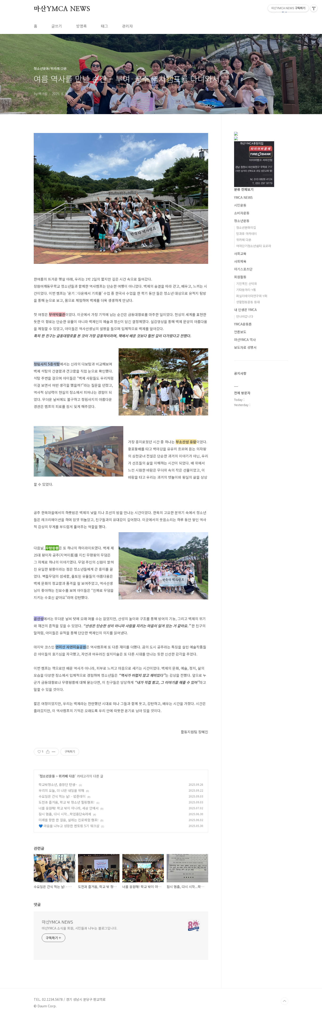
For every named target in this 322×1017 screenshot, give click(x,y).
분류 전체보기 (243, 189)
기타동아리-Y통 (246, 289)
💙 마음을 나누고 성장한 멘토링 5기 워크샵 (69, 825)
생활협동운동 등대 (248, 302)
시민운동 (240, 205)
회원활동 (240, 276)
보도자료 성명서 (245, 347)
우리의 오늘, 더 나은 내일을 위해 (61, 790)
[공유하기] (48, 751)
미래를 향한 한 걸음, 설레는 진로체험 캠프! (69, 820)
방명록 (81, 26)
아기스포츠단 (243, 269)
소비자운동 (241, 213)
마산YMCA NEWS (62, 9)
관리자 (127, 26)
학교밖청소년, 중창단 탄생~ (58, 784)
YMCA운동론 (243, 324)
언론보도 (240, 331)
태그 (104, 26)
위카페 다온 (67, 776)
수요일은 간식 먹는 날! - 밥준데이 (62, 796)
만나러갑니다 (244, 316)
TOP (284, 1001)
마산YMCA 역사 (245, 339)
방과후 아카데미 (246, 233)
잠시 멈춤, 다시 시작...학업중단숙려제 (65, 814)
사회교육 (240, 253)
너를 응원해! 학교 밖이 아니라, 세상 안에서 (69, 808)
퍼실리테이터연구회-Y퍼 (251, 296)
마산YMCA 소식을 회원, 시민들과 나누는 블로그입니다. (79, 928)
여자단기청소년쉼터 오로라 (253, 246)
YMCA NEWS (243, 197)
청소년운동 (47, 776)
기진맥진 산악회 (246, 283)
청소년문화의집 (246, 227)
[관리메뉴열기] (313, 8)
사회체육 (240, 261)
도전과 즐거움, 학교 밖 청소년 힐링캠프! (67, 802)
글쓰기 (56, 26)
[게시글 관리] (54, 751)
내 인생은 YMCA (245, 309)
